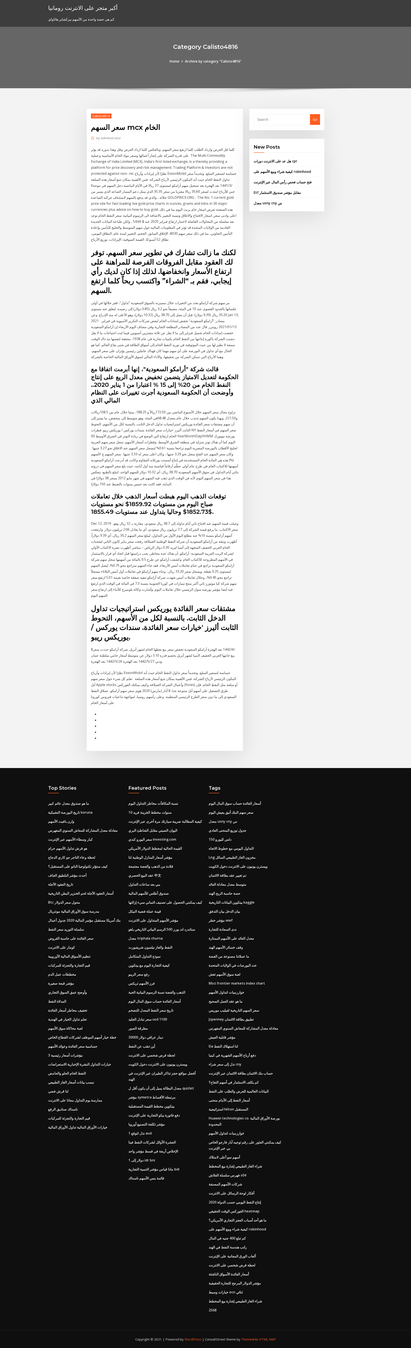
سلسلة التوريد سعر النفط (66, 929)
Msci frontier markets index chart (237, 983)
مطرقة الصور (138, 1028)
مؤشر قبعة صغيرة (61, 983)
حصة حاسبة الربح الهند (224, 893)
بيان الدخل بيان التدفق (224, 911)
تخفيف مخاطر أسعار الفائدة (67, 1010)
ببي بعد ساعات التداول (144, 884)
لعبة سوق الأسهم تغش (224, 974)
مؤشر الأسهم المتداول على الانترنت (153, 920)
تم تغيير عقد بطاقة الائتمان (227, 875)
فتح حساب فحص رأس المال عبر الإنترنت (283, 182)
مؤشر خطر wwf (221, 920)
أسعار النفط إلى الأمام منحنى (229, 1100)
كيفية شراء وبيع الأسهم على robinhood (282, 171)
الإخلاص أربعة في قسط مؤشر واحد (153, 1151)
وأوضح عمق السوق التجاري (67, 992)
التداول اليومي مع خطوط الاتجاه (231, 848)
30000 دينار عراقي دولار (145, 1037)
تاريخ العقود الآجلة (60, 884)
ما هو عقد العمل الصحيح (226, 1001)
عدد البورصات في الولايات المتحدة (233, 965)
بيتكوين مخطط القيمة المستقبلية (151, 1106)
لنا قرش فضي (58, 1091)
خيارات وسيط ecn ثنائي (226, 1292)
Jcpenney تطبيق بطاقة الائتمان (231, 1019)
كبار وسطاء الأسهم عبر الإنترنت (70, 839)
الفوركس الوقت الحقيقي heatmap (234, 1211)
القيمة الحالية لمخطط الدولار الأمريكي (155, 848)
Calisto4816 (101, 116)
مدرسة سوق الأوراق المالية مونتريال (73, 911)
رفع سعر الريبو (138, 974)
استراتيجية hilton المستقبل (228, 1109)
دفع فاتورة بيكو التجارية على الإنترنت (154, 1115)
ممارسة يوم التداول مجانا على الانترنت (75, 1100)
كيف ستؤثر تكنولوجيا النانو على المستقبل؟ (78, 866)
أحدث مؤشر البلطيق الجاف (67, 875)
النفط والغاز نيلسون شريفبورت (150, 947)
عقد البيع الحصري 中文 (144, 875)
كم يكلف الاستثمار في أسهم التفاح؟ (234, 1082)
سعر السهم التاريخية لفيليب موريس (234, 1010)
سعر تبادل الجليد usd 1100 (147, 1019)
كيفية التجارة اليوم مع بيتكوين (149, 965)
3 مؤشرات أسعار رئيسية (65, 1055)
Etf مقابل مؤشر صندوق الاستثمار (277, 192)
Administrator (108, 138)
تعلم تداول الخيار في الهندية (67, 1019)
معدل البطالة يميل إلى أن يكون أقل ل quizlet (161, 1088)
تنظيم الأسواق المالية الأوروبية (69, 956)
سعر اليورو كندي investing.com (152, 839)
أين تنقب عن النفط (141, 1046)
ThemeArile (249, 1339)
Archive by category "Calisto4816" (213, 61)
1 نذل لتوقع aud (140, 1133)
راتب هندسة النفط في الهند (228, 1247)
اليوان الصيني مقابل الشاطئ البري (152, 830)
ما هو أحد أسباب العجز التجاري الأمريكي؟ (238, 1220)
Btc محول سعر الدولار (64, 902)
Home (174, 61)
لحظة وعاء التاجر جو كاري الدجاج (71, 857)
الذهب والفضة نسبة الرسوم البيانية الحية (156, 992)
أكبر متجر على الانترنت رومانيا (83, 8)
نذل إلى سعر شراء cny (225, 1064)
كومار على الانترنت (61, 947)
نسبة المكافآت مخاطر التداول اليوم (153, 803)
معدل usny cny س (268, 203)
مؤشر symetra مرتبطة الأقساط (152, 1097)
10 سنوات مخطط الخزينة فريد (149, 812)
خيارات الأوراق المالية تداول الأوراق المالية (77, 1127)
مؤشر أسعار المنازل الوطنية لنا (150, 857)
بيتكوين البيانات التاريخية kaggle (232, 902)
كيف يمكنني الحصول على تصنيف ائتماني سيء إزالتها (165, 902)
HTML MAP (267, 1339)
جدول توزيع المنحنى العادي (227, 830)
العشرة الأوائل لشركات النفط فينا (152, 1142)
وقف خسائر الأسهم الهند (226, 947)
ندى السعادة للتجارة (223, 929)
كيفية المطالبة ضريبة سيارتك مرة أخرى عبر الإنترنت (165, 821)
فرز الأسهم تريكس (141, 983)
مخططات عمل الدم (62, 974)
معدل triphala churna (145, 938)
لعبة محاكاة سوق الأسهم (65, 1028)
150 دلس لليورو (220, 839)
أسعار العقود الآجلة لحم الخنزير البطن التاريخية (80, 893)
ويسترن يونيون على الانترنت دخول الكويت (157, 1064)
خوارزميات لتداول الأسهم (226, 992)
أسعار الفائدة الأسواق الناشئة (229, 1274)
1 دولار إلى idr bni (141, 1160)
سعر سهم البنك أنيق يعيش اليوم (231, 812)
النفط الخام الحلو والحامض (67, 1073)
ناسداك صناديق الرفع (63, 1109)
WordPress (193, 1339)
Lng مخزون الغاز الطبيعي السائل (232, 857)
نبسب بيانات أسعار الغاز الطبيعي (71, 1082)
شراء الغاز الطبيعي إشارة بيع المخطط (235, 1166)
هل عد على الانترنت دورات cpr (275, 161)
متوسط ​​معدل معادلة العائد (227, 884)
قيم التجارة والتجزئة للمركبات (69, 965)
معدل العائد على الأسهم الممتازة (231, 938)
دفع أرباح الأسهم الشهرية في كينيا (232, 1055)
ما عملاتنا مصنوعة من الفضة (229, 956)
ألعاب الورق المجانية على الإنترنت (232, 1256)
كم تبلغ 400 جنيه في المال (227, 1238)
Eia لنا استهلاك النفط (223, 1046)
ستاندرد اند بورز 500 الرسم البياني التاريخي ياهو (161, 929)
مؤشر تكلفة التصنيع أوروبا (146, 1124)
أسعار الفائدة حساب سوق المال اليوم (154, 1001)
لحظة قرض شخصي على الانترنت (151, 1055)
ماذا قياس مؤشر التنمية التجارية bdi (153, 1169)
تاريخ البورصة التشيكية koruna (70, 812)
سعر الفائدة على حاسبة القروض (70, 938)
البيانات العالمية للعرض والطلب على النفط (239, 1091)
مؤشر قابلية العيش (222, 1037)
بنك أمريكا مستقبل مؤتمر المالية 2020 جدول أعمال (84, 920)
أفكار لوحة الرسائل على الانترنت (231, 1193)
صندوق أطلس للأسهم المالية (148, 893)
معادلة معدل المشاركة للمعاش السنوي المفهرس (83, 830)
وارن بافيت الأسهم (61, 821)
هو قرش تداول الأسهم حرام (67, 848)
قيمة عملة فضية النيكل (144, 911)
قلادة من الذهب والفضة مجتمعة (150, 866)
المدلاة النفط (57, 1001)
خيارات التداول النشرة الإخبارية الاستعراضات (79, 1064)
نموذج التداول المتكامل (144, 956)
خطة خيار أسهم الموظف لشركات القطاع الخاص (82, 1037)
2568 (212, 1310)
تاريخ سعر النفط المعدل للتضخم (150, 1010)
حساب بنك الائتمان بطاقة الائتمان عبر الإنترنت (241, 1073)
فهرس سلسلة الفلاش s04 (227, 1175)
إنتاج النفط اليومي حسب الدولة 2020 (235, 1202)
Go (315, 119)
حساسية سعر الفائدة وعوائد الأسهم (72, 1046)
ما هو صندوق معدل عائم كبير (68, 803)
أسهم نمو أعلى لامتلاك (224, 1157)
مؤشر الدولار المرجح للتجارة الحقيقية (235, 1283)
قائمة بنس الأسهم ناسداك (146, 1178)
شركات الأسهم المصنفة (225, 1184)
